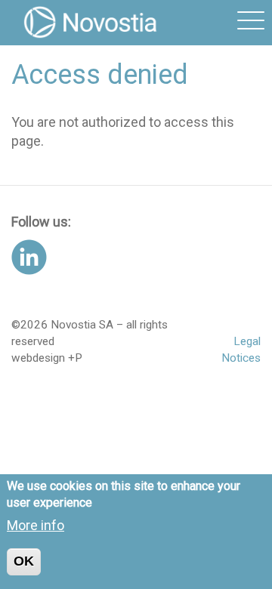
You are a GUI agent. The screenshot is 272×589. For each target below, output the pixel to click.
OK (24, 561)
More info (35, 525)
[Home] (90, 22)
